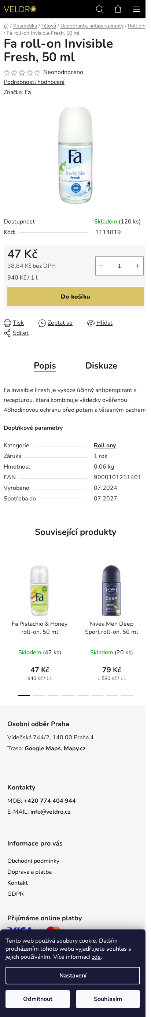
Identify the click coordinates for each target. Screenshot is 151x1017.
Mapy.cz (75, 748)
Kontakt (17, 883)
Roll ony (105, 445)
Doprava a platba (29, 872)
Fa (28, 92)
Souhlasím (108, 999)
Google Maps (43, 748)
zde (96, 957)
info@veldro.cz (50, 812)
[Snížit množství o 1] (101, 266)
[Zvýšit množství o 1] (137, 266)
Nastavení (72, 976)
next (143, 591)
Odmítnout (37, 999)
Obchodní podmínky (33, 861)
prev (8, 591)
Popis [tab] (45, 365)
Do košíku (75, 297)
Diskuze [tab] (101, 365)
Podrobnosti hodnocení (34, 82)
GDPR (15, 894)
